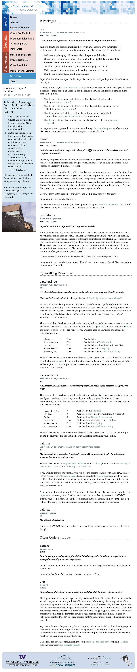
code (48, 99)
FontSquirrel (104, 342)
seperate (68, 645)
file (100, 327)
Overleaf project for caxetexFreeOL (105, 298)
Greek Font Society (111, 352)
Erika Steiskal (105, 659)
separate (69, 116)
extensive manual (67, 476)
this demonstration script (98, 642)
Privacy (94, 665)
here (95, 339)
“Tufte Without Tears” (73, 88)
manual (48, 323)
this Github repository (104, 128)
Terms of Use (103, 665)
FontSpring (103, 349)
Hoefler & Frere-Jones (101, 417)
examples (78, 116)
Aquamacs (58, 361)
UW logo (96, 464)
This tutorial (102, 476)
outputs (76, 645)
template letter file (72, 464)
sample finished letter (80, 467)
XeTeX (43, 305)
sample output (63, 102)
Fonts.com (96, 411)
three (61, 116)
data (58, 99)
